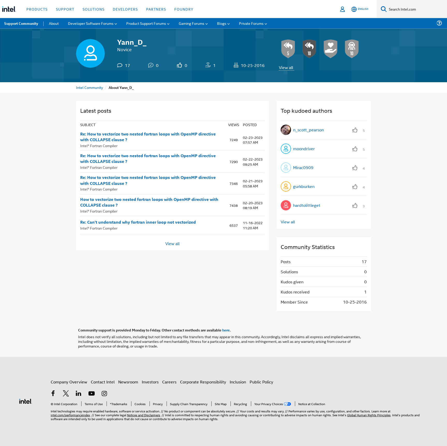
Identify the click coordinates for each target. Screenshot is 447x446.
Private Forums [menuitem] (251, 23)
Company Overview (69, 382)
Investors (150, 382)
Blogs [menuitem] (221, 23)
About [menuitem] (54, 23)
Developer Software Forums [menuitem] (91, 23)
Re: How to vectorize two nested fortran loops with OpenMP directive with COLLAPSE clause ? (148, 137)
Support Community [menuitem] (21, 23)
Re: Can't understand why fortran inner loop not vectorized (138, 222)
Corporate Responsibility (203, 382)
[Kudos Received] (330, 49)
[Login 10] (351, 49)
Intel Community (89, 87)
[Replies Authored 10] (309, 49)
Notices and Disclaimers (143, 414)
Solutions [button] (94, 9)
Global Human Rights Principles (369, 414)
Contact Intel (103, 382)
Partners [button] (156, 9)
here (226, 330)
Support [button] (65, 9)
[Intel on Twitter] (66, 394)
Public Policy (261, 382)
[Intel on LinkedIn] (78, 394)
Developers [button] (125, 9)
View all (286, 67)
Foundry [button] (183, 9)
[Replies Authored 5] (288, 49)
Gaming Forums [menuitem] (191, 23)
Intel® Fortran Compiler (98, 145)
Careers (169, 382)
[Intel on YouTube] (91, 394)
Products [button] (37, 9)
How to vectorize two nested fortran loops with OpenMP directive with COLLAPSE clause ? (149, 202)
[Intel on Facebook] (53, 394)
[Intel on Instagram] (104, 394)
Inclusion (238, 382)
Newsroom (128, 382)
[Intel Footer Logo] (25, 401)
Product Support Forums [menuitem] (146, 23)
